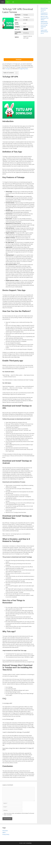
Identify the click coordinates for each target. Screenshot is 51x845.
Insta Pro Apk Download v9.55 (44, 26)
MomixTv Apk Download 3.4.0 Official (44, 18)
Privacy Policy (5, 834)
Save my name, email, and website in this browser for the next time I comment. (19, 814)
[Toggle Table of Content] (15, 73)
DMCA (4, 832)
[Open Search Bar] (49, 2)
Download (18, 59)
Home (2, 1)
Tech (7, 1)
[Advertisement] (18, 49)
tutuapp (7, 68)
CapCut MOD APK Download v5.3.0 (44, 31)
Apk (13, 1)
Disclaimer (5, 830)
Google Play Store (23, 68)
